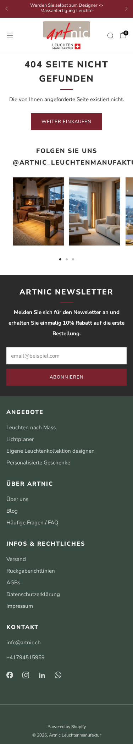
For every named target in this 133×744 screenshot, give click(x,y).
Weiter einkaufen (66, 122)
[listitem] (66, 9)
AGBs (13, 582)
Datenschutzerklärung (33, 594)
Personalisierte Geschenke (38, 462)
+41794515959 (25, 657)
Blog (12, 510)
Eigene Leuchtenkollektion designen (50, 450)
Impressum (19, 606)
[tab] (60, 259)
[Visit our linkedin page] (42, 675)
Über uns (17, 499)
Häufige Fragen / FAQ (32, 522)
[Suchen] (110, 35)
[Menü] (9, 35)
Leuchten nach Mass (31, 427)
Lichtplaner (20, 439)
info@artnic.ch (23, 642)
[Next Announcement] (126, 9)
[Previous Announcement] (6, 9)
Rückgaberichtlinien (30, 570)
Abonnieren (67, 377)
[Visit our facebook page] (9, 675)
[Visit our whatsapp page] (58, 675)
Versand (16, 559)
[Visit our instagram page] (26, 675)
